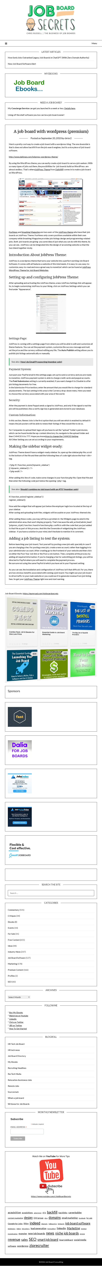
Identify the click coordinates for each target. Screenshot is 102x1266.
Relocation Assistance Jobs (20, 1080)
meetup (83, 1229)
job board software (77, 1223)
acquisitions (27, 1212)
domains (55, 1217)
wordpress (22, 1245)
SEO (10, 982)
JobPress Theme (42, 169)
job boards (61, 1224)
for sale (89, 1218)
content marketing (15, 1218)
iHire (26, 1223)
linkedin (61, 1228)
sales (24, 1239)
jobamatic (44, 1224)
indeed (35, 1223)
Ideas (10, 946)
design (28, 1217)
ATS (44, 1213)
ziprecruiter (39, 1245)
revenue (14, 1239)
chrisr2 (68, 138)
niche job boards (67, 1233)
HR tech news (14, 1050)
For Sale (11, 934)
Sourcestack (13, 1092)
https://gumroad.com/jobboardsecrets (40, 593)
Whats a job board (16, 1098)
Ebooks (11, 922)
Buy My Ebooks (16, 1012)
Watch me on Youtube (18, 1015)
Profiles (11, 976)
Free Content (14, 940)
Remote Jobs (13, 1086)
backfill (52, 1212)
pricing (82, 1234)
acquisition (14, 1212)
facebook (82, 1218)
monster (23, 1233)
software (12, 1246)
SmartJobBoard (66, 1240)
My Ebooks (13, 1062)
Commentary (13, 910)
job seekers (26, 1229)
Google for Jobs (15, 1223)
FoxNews (13, 232)
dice (46, 1218)
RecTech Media (14, 1074)
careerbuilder (75, 1212)
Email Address (18, 1127)
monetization (13, 1234)
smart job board (47, 1239)
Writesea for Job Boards (18, 1104)
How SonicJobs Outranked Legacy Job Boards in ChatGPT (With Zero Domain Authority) (48, 57)
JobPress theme (65, 232)
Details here (69, 108)
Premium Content (15, 970)
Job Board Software (16, 958)
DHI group (38, 1218)
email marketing (70, 1217)
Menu (94, 43)
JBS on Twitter (15, 1025)
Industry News (14, 952)
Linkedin (12, 1019)
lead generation (38, 1228)
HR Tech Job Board (16, 1044)
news (50, 1233)
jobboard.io (53, 1224)
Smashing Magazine (31, 232)
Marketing (12, 964)
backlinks (62, 1212)
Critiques (12, 916)
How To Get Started (18, 1028)
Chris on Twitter (16, 1022)
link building (51, 1229)
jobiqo (18, 1229)
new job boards (36, 1233)
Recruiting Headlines (17, 1068)
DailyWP (59, 169)
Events (11, 928)
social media (80, 1239)
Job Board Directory (17, 1056)
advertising (37, 1213)
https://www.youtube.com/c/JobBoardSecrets (51, 1196)
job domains (11, 1229)
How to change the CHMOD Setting (61, 436)
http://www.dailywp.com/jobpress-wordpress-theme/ (33, 156)
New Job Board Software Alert (22, 63)
